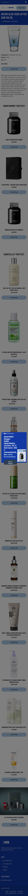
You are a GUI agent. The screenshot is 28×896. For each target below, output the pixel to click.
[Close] (2, 433)
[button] (10, 463)
